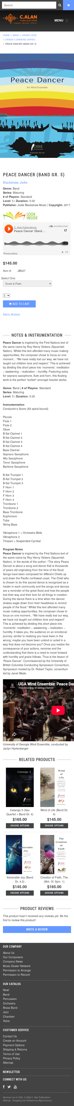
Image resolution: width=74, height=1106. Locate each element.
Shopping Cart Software (23, 1100)
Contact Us (10, 1036)
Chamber (9, 1016)
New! (6, 990)
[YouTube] (15, 1086)
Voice (6, 1021)
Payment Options (13, 1045)
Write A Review (37, 929)
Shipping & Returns (15, 1049)
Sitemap (8, 1062)
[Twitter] (9, 1086)
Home (6, 35)
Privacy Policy (11, 1058)
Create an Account (14, 1040)
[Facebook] (4, 1086)
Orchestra (9, 1003)
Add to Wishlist (11, 314)
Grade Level (29, 35)
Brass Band (10, 1008)
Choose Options (19, 825)
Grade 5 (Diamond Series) (20, 39)
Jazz (6, 1012)
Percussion (10, 999)
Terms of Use (11, 1054)
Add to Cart (21, 303)
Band (16, 35)
